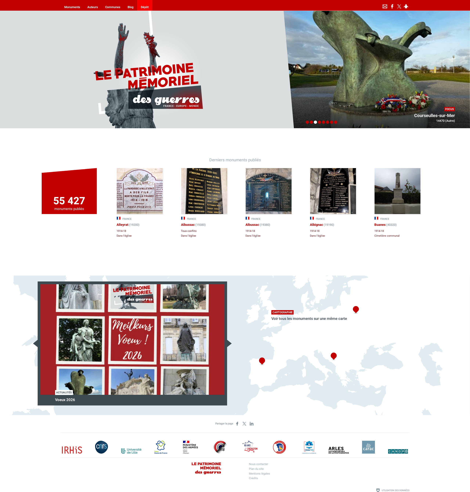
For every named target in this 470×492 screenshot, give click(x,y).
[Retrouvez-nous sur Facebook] (392, 5)
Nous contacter (258, 464)
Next (229, 343)
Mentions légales (259, 474)
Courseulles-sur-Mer (434, 115)
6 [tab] (326, 122)
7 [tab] (330, 122)
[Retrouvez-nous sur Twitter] (399, 5)
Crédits (253, 478)
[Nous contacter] (384, 5)
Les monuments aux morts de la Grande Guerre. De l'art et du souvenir (113, 400)
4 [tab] (318, 122)
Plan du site (256, 469)
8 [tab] (335, 122)
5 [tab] (322, 122)
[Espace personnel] (405, 5)
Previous (35, 343)
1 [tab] (306, 122)
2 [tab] (310, 122)
